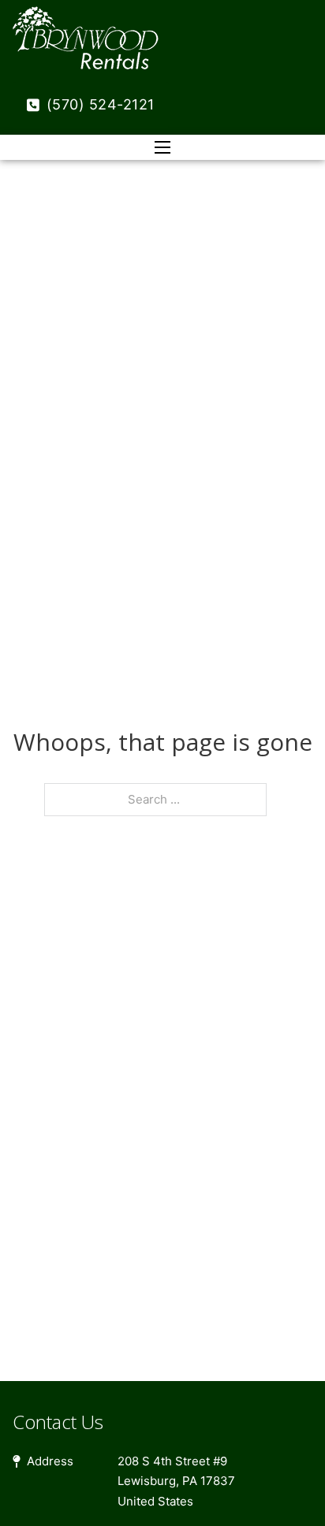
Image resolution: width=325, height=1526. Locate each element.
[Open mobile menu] (162, 147)
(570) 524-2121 (101, 104)
